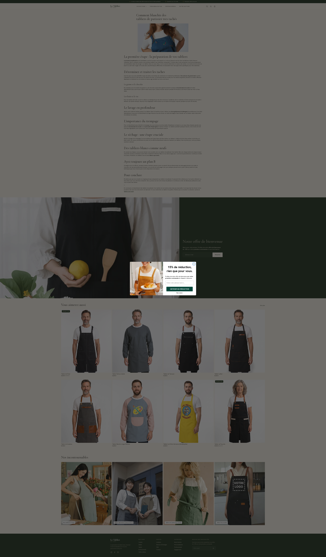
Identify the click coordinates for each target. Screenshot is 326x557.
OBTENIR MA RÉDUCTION (179, 289)
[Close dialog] (193, 263)
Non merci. (179, 293)
